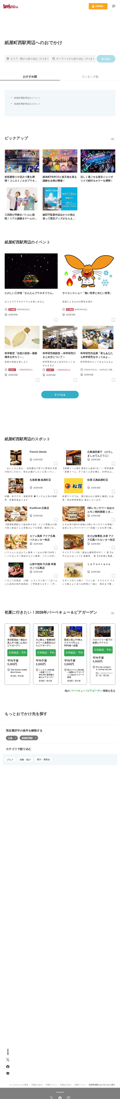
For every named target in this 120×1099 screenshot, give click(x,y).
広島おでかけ (65, 1084)
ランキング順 (90, 76)
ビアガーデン (94, 690)
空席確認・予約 (17, 652)
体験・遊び (25, 759)
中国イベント (51, 1084)
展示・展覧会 (43, 759)
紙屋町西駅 (27, 737)
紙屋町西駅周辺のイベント (27, 97)
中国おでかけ (37, 1084)
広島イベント (80, 1084)
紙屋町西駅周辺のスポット (27, 103)
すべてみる (60, 394)
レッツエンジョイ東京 (19, 1084)
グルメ (10, 759)
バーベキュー (77, 690)
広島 (10, 738)
